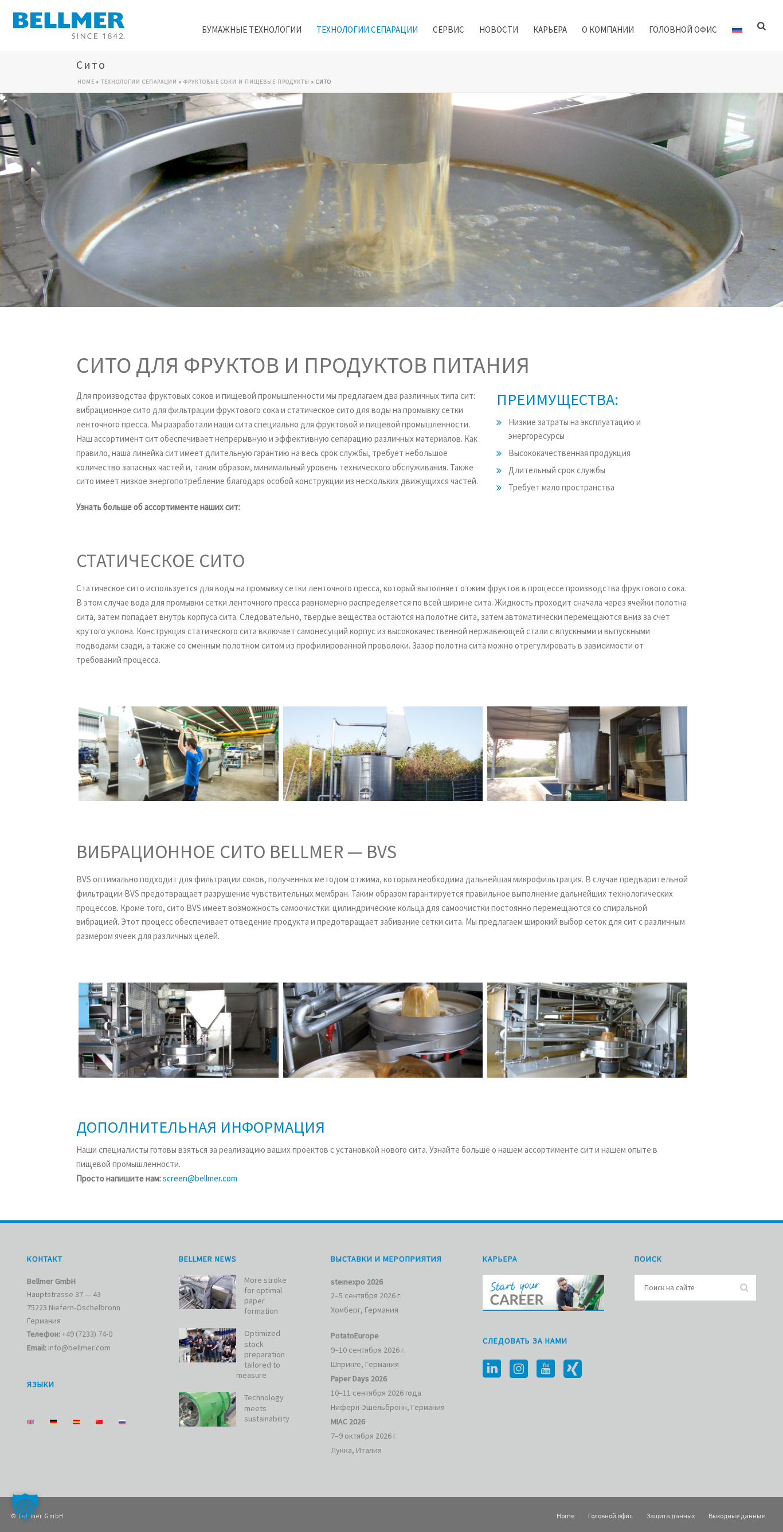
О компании (608, 29)
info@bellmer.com (79, 1347)
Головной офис (683, 29)
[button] (25, 1507)
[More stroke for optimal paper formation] (207, 1292)
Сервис (448, 29)
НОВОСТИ (498, 29)
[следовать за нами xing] (572, 1369)
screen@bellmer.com (200, 1178)
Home (86, 81)
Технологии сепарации (367, 29)
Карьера (550, 29)
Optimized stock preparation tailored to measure (260, 1354)
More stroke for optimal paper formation (265, 1296)
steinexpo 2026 (357, 1281)
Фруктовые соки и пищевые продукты (246, 81)
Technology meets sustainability (266, 1407)
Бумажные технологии (252, 29)
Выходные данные (736, 1515)
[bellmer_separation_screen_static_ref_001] (383, 753)
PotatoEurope (355, 1335)
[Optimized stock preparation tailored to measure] (207, 1345)
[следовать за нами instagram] (519, 1369)
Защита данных (671, 1515)
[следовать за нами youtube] (546, 1369)
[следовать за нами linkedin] (492, 1369)
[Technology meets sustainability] (207, 1409)
